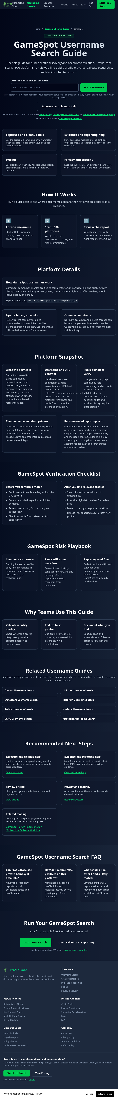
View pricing (45, 114)
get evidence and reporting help (99, 114)
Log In (91, 4)
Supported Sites (18, 4)
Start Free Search (105, 4)
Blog (63, 1016)
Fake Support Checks (13, 1012)
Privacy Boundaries (70, 1008)
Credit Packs (67, 1004)
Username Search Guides (56, 29)
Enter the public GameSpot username (29, 80)
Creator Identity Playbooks (16, 1008)
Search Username (94, 87)
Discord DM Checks (12, 1020)
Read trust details (73, 799)
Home (37, 29)
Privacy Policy (67, 1037)
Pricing (64, 4)
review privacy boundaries (66, 114)
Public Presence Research (15, 1045)
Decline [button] (89, 1094)
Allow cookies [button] (105, 1094)
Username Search (33, 4)
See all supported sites (70, 118)
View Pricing (42, 1073)
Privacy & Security (69, 990)
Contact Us (66, 1033)
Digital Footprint (11, 1037)
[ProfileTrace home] (7, 4)
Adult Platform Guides (14, 1016)
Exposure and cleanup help (59, 106)
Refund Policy (67, 1045)
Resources (77, 4)
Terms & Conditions (70, 1041)
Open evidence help (75, 772)
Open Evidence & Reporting (76, 942)
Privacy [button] (38, 1094)
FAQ (63, 1020)
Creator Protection (49, 4)
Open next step (14, 772)
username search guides (75, 950)
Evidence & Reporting (71, 982)
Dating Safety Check (13, 1004)
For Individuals (10, 1033)
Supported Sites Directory (73, 1012)
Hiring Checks (10, 1041)
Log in (32, 1079)
